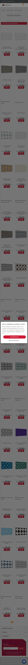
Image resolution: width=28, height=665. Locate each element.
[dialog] (14, 332)
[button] (14, 340)
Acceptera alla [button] (14, 337)
